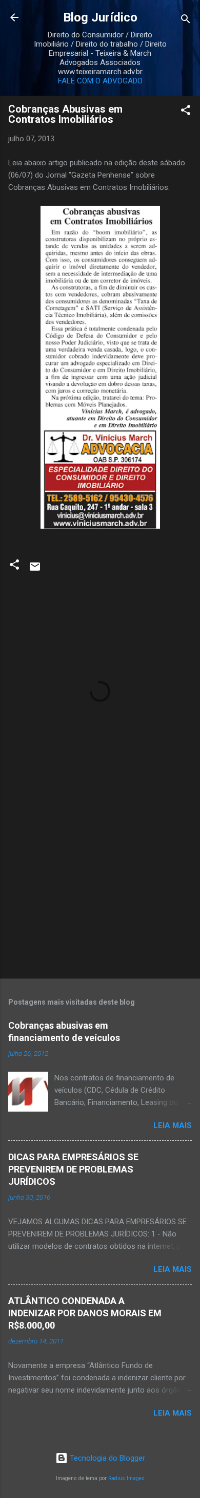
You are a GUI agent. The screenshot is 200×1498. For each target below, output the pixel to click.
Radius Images (126, 1478)
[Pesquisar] (185, 20)
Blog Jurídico (100, 17)
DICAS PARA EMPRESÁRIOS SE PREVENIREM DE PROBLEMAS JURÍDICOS (73, 1169)
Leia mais (172, 1125)
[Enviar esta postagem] (35, 570)
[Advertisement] (100, 890)
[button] (185, 112)
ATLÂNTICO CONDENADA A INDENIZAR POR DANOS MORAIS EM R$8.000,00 (85, 1313)
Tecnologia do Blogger (106, 1458)
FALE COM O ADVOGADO (100, 80)
